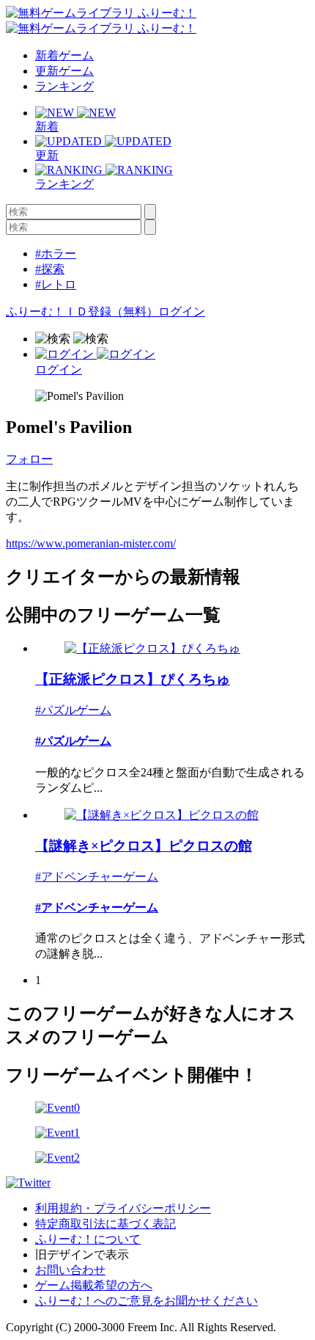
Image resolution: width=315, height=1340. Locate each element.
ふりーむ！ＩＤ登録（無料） (82, 311)
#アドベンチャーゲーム (96, 876)
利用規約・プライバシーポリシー (123, 1208)
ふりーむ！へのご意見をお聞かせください (146, 1301)
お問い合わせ (70, 1270)
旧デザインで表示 (82, 1254)
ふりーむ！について (88, 1239)
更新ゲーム (64, 71)
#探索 (49, 269)
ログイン (181, 311)
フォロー (29, 459)
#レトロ (55, 284)
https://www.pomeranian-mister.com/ (91, 543)
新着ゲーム (64, 55)
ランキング (64, 86)
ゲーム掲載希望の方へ (93, 1285)
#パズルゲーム (73, 710)
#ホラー (55, 253)
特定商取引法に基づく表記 (105, 1223)
